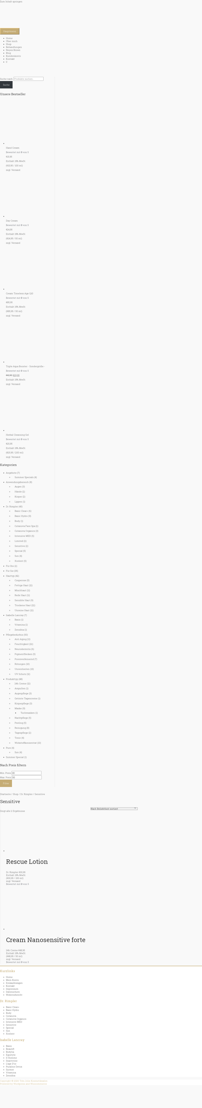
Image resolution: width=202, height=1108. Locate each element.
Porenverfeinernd (24, 659)
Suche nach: (6, 78)
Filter (6, 783)
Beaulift (10, 1048)
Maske (18, 708)
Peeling (19, 722)
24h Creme (20, 683)
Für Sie (10, 570)
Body (17, 520)
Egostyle (11, 1054)
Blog (8, 52)
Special (18, 550)
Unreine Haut (22, 610)
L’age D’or (11, 1063)
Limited (19, 540)
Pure (8, 747)
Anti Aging (20, 639)
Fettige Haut (21, 585)
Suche (6, 84)
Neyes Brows (13, 50)
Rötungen (20, 663)
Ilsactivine (11, 1060)
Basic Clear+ (21, 510)
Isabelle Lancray (15, 615)
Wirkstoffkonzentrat (26, 742)
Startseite (5, 794)
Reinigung (20, 727)
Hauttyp (10, 575)
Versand (15, 169)
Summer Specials (24, 477)
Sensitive (20, 545)
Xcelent (19, 560)
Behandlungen (14, 47)
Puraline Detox (14, 1066)
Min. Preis (5, 772)
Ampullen (20, 688)
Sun (17, 555)
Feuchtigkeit (22, 644)
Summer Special (15, 757)
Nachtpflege (21, 717)
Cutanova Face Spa (25, 525)
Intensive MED (23, 535)
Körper (18, 496)
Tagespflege (21, 732)
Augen (18, 486)
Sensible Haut (22, 600)
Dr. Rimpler (12, 506)
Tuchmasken (28, 712)
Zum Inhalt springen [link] (11, 1)
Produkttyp (12, 679)
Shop (8, 44)
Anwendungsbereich (17, 482)
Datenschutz (13, 991)
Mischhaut (20, 590)
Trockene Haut (23, 605)
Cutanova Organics (25, 530)
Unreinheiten (22, 668)
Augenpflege (21, 693)
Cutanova (11, 1015)
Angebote (11, 472)
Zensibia (19, 629)
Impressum (12, 988)
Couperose (20, 580)
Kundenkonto (13, 55)
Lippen (18, 501)
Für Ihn (10, 565)
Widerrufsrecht (14, 994)
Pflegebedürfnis (14, 634)
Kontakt (10, 58)
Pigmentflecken (23, 654)
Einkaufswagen (14, 982)
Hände (18, 491)
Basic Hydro (21, 515)
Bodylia (10, 1051)
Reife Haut (20, 595)
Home (9, 38)
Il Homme (11, 1057)
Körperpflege (22, 703)
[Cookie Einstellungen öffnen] (22, 1106)
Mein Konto (12, 979)
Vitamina (20, 624)
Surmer (10, 1069)
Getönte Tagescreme (26, 698)
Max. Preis (5, 777)
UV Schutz (20, 674)
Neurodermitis (23, 649)
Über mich (11, 41)
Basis (17, 619)
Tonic (18, 737)
